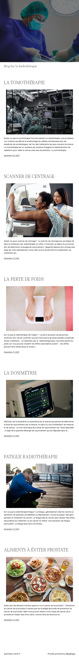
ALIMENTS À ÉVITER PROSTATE (36, 549)
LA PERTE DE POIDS (24, 279)
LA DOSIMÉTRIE (20, 373)
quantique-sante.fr (12, 654)
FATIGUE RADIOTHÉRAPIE (31, 456)
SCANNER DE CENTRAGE (29, 176)
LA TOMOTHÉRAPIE (24, 82)
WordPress (70, 654)
